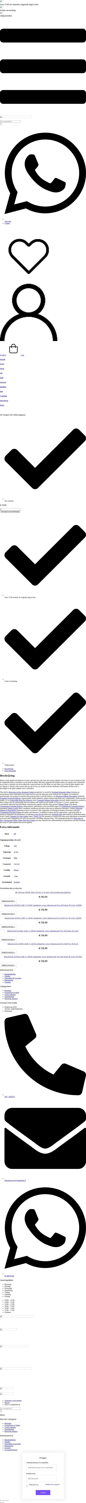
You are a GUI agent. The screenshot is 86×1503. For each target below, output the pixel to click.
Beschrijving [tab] (8, 769)
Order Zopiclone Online (26, 820)
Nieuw (16, 870)
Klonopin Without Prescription (66, 796)
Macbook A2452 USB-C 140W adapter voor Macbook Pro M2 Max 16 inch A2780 (43, 956)
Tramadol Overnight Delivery (10, 798)
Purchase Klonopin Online (61, 792)
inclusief (17, 882)
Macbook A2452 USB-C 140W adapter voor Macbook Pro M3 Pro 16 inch (43, 944)
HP (15, 834)
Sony (2, 405)
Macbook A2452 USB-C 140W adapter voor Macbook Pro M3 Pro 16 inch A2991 (43, 918)
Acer (2, 364)
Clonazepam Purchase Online (10, 812)
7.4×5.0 (16, 864)
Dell (1, 377)
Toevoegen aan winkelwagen (10, 511)
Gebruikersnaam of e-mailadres (37, 1463)
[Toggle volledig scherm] (3, 1500)
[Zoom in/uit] (1, 1500)
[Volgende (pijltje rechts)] (3, 1502)
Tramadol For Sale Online (19, 816)
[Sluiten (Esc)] (8, 1500)
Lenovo (3, 382)
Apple (2, 359)
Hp (1, 373)
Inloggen (43, 1492)
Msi (1, 391)
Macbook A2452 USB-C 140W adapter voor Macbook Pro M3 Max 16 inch (43, 931)
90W (15, 858)
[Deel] (5, 1500)
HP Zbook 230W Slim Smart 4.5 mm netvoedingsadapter (43, 892)
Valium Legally (12, 808)
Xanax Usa (38, 816)
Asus (2, 368)
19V (15, 846)
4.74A (16, 852)
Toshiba (3, 396)
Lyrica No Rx (39, 814)
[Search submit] (1, 124)
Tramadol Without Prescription (48, 800)
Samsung (4, 400)
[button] (8, 901)
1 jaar (16, 876)
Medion (3, 387)
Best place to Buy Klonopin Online (21, 792)
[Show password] (52, 1479)
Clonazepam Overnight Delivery (11, 806)
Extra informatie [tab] (10, 771)
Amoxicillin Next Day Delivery (21, 800)
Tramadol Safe (57, 814)
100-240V (17, 840)
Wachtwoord (30, 1473)
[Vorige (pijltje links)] (1, 1502)
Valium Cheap (63, 804)
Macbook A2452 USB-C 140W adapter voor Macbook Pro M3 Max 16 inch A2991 (43, 905)
